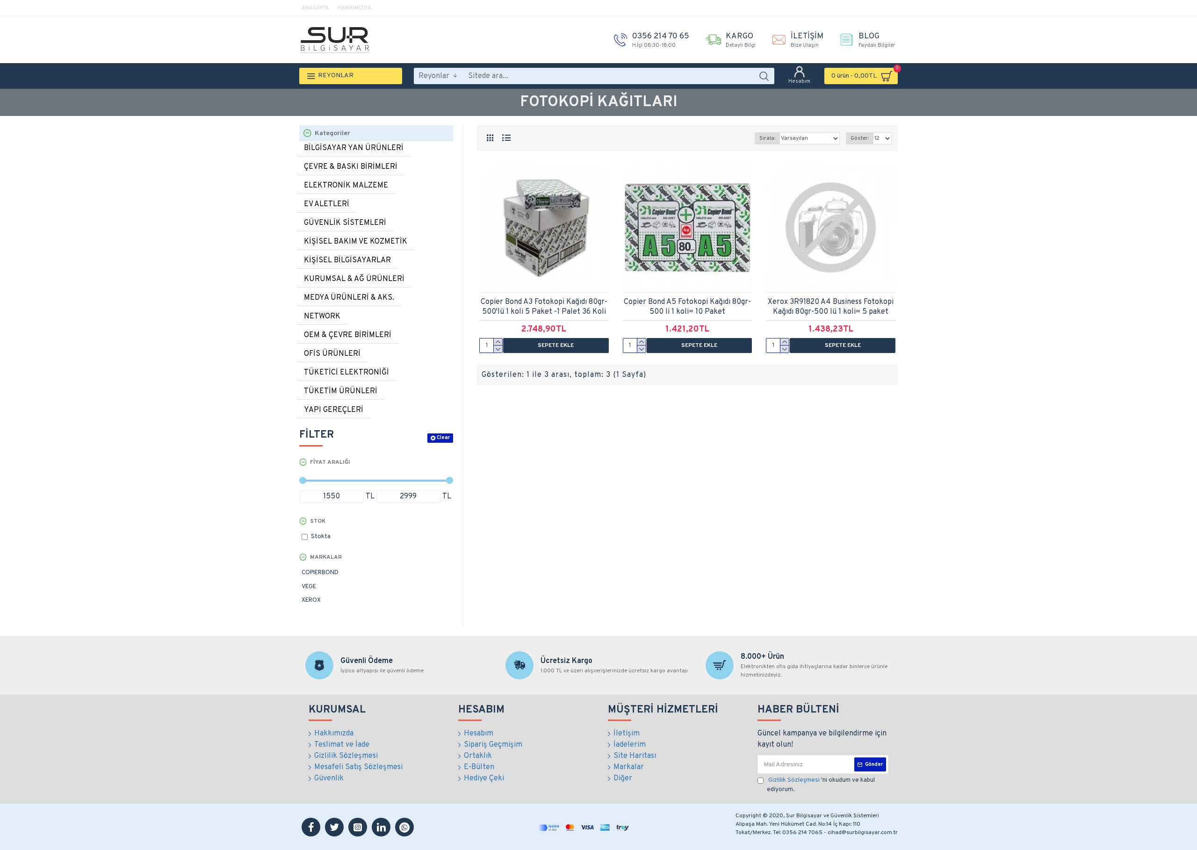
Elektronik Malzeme (346, 185)
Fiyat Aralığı (330, 462)
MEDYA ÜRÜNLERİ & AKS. (349, 298)
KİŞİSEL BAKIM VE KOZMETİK (355, 241)
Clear (443, 437)
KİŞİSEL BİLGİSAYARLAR (347, 260)
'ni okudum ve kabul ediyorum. (821, 785)
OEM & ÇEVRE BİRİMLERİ (347, 335)
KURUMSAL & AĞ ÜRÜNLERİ (354, 279)
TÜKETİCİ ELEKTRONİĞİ (346, 372)
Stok (317, 521)
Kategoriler (332, 133)
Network (322, 316)
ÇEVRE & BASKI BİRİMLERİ (350, 167)
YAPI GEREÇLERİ (333, 410)
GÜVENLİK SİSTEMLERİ (345, 223)
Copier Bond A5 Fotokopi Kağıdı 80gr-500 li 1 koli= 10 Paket (687, 307)
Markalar (326, 557)
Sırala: (767, 138)
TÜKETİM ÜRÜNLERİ (340, 391)
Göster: (860, 138)
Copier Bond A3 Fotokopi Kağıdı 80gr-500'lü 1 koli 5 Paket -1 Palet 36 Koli (544, 307)
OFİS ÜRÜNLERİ (332, 354)
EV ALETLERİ (326, 204)
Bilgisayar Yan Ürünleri (354, 148)
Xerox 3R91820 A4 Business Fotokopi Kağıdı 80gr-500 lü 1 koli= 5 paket (831, 307)
